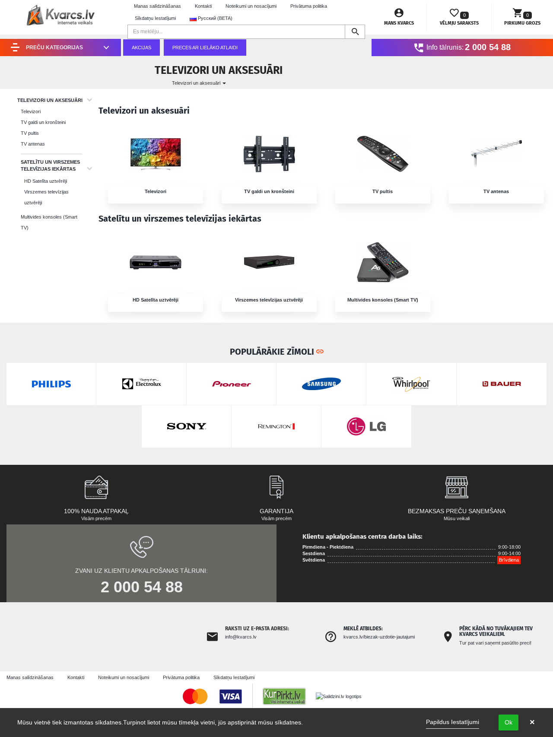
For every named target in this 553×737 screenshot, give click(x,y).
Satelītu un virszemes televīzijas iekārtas (50, 165)
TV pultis (30, 133)
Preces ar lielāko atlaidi (205, 47)
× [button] (532, 722)
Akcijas (141, 47)
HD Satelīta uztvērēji (45, 181)
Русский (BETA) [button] (214, 18)
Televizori (31, 111)
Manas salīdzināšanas (157, 6)
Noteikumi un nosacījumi (251, 6)
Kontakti (203, 6)
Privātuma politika (308, 6)
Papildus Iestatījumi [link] (452, 721)
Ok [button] (508, 722)
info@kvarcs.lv (241, 636)
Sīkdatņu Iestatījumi (155, 18)
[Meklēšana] (355, 32)
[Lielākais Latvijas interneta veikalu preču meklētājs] (289, 696)
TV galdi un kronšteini (43, 122)
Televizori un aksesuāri (197, 83)
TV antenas (33, 143)
